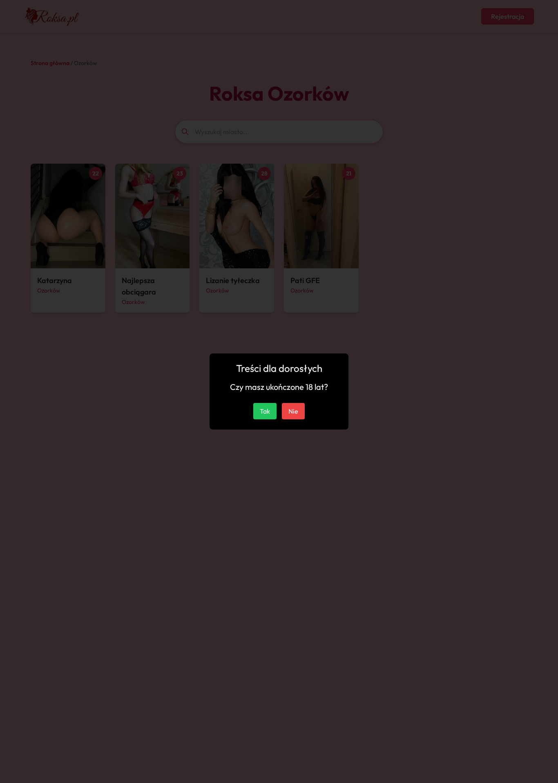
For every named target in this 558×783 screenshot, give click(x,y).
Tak (265, 411)
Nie (293, 411)
